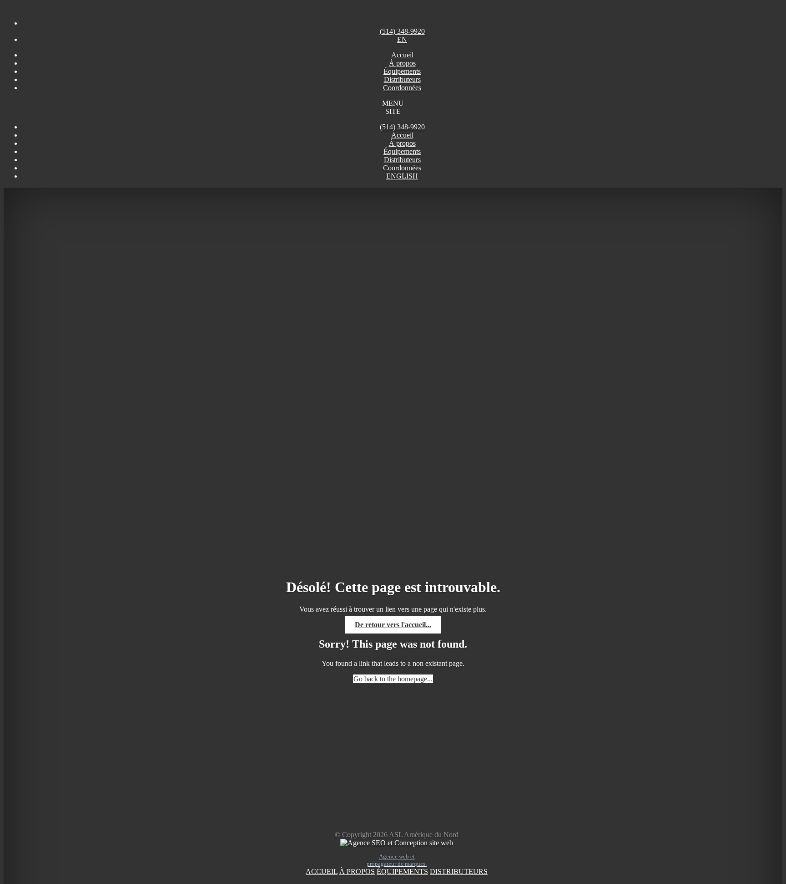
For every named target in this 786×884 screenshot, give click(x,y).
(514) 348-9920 (402, 127)
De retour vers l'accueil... (393, 625)
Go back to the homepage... (393, 679)
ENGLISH (402, 176)
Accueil (402, 135)
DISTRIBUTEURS (459, 871)
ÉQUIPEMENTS (402, 871)
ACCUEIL (322, 871)
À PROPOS (357, 871)
